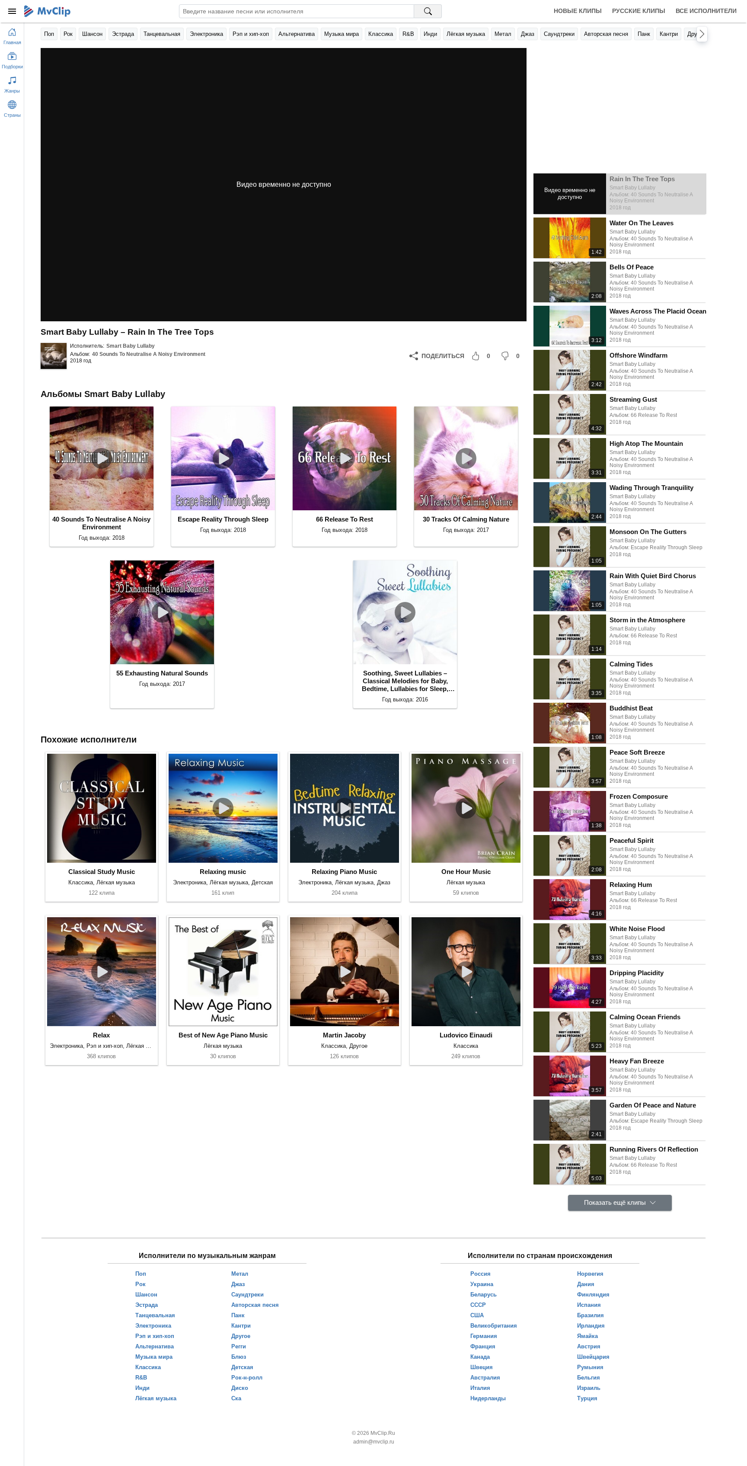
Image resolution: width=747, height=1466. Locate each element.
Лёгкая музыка (466, 34)
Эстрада (123, 34)
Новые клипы (578, 10)
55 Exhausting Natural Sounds (162, 673)
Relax (101, 1035)
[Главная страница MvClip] (47, 11)
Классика (380, 34)
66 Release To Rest (344, 519)
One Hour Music (466, 871)
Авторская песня (606, 34)
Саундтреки (559, 34)
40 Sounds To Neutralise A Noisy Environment (148, 354)
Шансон (92, 34)
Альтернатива (296, 34)
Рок (68, 34)
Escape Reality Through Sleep (223, 519)
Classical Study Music (101, 871)
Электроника (206, 34)
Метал (503, 34)
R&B (408, 34)
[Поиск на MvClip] (428, 11)
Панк (644, 34)
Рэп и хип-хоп (251, 34)
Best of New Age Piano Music (223, 1035)
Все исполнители (706, 10)
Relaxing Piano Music (344, 871)
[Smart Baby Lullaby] (54, 356)
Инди (430, 34)
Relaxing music (223, 871)
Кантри (669, 34)
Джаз (527, 34)
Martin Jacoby (344, 1035)
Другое (696, 34)
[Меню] (12, 11)
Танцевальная (162, 34)
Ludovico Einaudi (466, 1035)
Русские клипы (638, 10)
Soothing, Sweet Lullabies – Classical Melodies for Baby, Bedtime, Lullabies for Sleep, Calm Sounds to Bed (405, 681)
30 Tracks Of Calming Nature (466, 519)
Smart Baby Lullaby (130, 346)
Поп (49, 34)
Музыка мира (341, 34)
